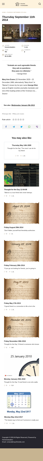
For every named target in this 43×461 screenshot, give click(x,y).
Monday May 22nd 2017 (13, 417)
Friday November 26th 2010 (15, 341)
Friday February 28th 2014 (14, 265)
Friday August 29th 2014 (13, 227)
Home (4, 12)
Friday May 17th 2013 (12, 303)
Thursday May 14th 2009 (21, 145)
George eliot (7, 114)
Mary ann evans (18, 114)
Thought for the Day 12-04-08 (15, 189)
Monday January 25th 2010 (14, 379)
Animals (7, 37)
